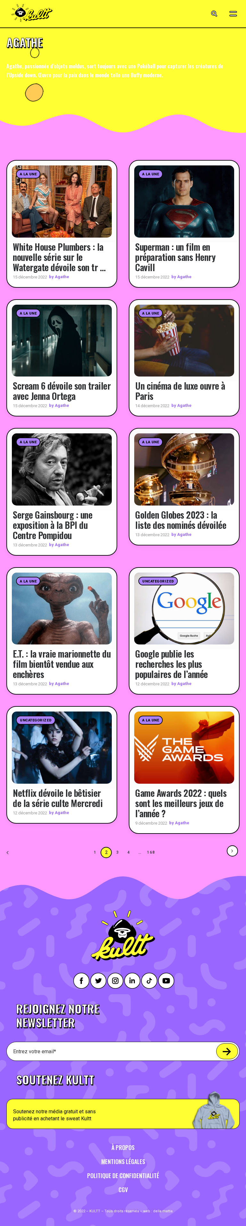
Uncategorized (158, 581)
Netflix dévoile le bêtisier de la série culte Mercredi (57, 798)
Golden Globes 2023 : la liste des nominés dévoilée (180, 519)
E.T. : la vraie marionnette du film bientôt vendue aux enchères (62, 664)
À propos (123, 1147)
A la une (28, 174)
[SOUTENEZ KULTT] (123, 1098)
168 (151, 852)
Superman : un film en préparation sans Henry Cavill (175, 257)
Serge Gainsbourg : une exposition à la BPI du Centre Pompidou (52, 525)
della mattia (163, 1211)
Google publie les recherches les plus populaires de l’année (171, 664)
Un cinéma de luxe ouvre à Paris (180, 390)
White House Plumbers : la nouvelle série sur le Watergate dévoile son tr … (59, 257)
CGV (123, 1189)
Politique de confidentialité (123, 1175)
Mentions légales (123, 1161)
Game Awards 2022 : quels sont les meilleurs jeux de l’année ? (180, 803)
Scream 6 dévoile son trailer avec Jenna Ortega (62, 390)
